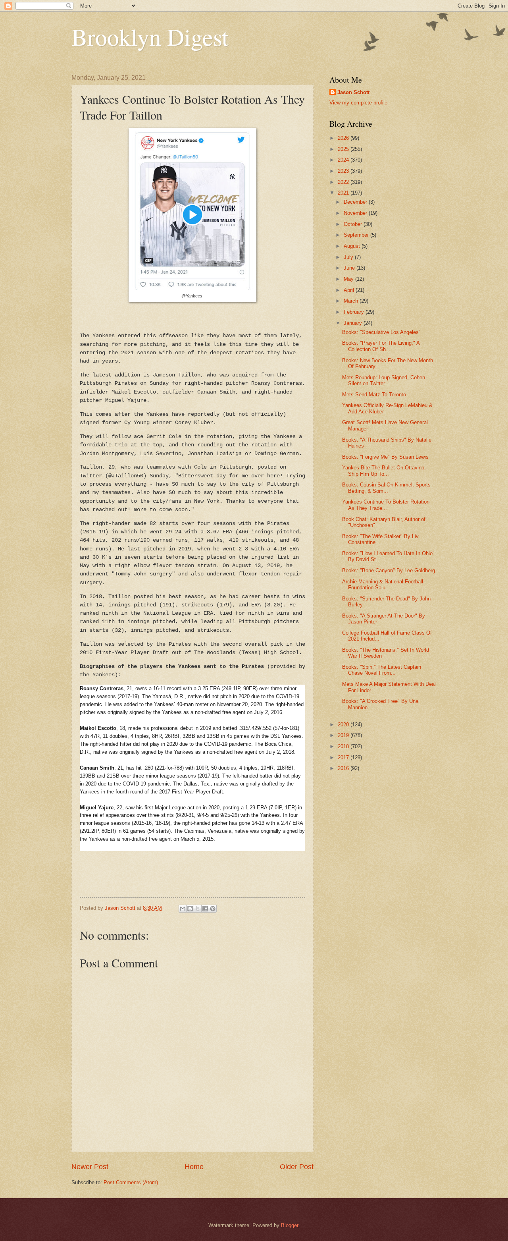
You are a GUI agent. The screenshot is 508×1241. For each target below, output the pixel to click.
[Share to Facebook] (205, 909)
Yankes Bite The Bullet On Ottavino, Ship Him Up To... (384, 471)
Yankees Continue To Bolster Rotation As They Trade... (385, 505)
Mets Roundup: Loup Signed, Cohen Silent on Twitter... (383, 380)
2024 (344, 160)
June (350, 268)
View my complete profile (358, 103)
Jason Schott (353, 92)
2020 (344, 725)
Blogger (289, 1225)
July (349, 257)
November (356, 213)
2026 (344, 138)
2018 (344, 746)
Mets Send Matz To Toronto (374, 395)
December (356, 202)
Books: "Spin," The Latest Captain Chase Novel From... (381, 670)
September (357, 235)
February (355, 312)
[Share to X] (198, 909)
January (354, 323)
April (350, 290)
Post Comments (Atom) (131, 1182)
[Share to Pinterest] (213, 909)
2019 (344, 735)
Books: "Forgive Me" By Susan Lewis (385, 457)
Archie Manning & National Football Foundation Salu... (382, 585)
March (352, 301)
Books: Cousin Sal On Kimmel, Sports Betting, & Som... (386, 488)
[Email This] (183, 909)
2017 (344, 757)
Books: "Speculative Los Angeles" (381, 332)
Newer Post (89, 1167)
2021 (344, 193)
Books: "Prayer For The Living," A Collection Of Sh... (380, 346)
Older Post (297, 1167)
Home (194, 1167)
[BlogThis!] (190, 909)
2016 (344, 768)
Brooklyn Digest (150, 36)
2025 (344, 149)
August (353, 246)
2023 (344, 171)
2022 (344, 182)
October (354, 224)
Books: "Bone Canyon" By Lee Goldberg (388, 570)
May (349, 279)
